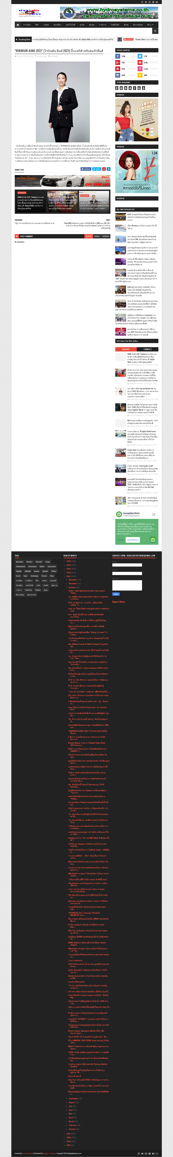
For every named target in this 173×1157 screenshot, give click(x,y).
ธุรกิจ (82, 24)
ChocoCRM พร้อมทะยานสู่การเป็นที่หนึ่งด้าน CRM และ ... (88, 726)
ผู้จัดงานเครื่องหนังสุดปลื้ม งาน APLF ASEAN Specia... (86, 627)
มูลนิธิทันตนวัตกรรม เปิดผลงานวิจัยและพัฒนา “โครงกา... (87, 791)
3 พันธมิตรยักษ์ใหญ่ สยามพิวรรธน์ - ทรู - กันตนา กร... (88, 702)
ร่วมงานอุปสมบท (75, 960)
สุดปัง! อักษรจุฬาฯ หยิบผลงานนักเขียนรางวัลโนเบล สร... (87, 971)
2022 (68, 576)
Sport (25, 576)
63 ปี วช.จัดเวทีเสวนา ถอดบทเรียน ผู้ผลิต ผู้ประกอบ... (86, 686)
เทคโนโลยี (70, 24)
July (70, 1106)
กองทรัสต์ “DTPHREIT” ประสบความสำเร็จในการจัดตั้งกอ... (88, 1020)
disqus (97, 236)
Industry (36, 571)
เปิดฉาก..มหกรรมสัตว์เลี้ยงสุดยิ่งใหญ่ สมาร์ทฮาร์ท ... (88, 1008)
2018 (68, 1145)
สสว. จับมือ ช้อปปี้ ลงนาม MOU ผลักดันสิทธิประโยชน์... (86, 615)
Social (18, 576)
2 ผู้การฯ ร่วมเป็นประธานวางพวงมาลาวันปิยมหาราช (86, 737)
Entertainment (20, 566)
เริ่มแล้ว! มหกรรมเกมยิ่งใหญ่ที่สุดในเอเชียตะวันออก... (87, 755)
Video (52, 576)
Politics (53, 571)
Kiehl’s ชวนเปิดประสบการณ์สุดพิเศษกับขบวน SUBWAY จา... (87, 749)
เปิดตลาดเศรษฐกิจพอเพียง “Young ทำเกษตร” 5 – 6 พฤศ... (88, 633)
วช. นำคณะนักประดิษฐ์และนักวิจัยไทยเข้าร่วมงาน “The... (87, 657)
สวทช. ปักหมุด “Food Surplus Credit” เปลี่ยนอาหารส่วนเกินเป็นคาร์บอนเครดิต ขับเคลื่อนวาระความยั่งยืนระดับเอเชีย (142, 468)
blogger (89, 236)
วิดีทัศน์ (37, 590)
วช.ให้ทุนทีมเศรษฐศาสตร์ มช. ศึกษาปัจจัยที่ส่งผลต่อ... (88, 1059)
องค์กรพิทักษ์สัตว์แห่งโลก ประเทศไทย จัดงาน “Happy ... (86, 797)
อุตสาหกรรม (31, 595)
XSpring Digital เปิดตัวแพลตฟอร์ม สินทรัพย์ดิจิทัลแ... (88, 1092)
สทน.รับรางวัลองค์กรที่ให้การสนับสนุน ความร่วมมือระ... (88, 1080)
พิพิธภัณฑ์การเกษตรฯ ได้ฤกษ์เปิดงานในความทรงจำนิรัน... (88, 874)
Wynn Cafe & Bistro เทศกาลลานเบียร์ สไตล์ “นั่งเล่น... (88, 862)
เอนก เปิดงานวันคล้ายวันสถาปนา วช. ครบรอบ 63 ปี (87, 708)
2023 (68, 572)
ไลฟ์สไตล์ (115, 24)
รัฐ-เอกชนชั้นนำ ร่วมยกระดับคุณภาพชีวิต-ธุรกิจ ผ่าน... (88, 669)
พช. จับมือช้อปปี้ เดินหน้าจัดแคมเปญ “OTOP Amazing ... (86, 785)
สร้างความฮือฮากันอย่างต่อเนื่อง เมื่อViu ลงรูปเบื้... (88, 991)
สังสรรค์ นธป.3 (74, 1076)
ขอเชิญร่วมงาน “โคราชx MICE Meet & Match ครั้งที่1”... (88, 839)
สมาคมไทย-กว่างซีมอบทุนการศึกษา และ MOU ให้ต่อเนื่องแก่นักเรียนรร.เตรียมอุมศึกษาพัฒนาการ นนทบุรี (142, 332)
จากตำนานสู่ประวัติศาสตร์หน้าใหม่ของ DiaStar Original (87, 1065)
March (71, 1121)
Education (39, 562)
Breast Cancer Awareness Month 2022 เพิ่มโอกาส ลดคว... (86, 1031)
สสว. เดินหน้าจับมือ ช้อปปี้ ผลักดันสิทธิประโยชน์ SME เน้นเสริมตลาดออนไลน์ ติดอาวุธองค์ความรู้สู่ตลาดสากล (141, 239)
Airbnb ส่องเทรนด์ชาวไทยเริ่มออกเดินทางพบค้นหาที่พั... (88, 976)
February (73, 1125)
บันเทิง (92, 24)
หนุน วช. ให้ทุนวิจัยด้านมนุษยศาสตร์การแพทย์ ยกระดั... (88, 609)
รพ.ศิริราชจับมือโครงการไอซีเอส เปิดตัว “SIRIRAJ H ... (88, 850)
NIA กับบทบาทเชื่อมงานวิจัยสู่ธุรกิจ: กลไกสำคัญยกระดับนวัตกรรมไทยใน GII (142, 421)
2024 (68, 568)
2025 (68, 564)
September (74, 1098)
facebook (105, 236)
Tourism (44, 576)
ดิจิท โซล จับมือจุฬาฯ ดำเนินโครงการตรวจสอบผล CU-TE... (87, 931)
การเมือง (27, 24)
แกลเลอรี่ (53, 580)
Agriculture (19, 562)
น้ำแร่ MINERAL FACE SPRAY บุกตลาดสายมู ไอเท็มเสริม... (88, 1041)
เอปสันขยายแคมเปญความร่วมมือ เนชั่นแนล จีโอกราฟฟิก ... (88, 833)
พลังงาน (54, 585)
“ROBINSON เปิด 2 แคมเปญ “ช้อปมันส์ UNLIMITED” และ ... (84, 913)
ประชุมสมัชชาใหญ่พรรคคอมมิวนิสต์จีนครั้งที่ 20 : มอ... (88, 803)
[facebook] (142, 2)
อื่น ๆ (149, 24)
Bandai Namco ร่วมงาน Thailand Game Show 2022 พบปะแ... (86, 743)
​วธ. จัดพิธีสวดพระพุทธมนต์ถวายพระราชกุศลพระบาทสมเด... (88, 597)
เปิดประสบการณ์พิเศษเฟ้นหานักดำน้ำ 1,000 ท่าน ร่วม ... (88, 1002)
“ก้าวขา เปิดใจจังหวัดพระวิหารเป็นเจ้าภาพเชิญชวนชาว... (87, 986)
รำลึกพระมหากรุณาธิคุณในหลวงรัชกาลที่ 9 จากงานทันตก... (88, 827)
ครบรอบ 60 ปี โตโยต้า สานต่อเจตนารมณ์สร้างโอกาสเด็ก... (87, 663)
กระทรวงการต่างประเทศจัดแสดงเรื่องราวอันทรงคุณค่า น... (88, 868)
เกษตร (46, 24)
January (72, 1128)
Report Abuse (118, 601)
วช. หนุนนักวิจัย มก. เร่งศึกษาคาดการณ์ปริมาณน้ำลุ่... (87, 821)
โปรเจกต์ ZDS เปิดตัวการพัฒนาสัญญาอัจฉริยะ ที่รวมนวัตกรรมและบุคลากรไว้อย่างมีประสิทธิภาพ (142, 262)
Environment (32, 566)
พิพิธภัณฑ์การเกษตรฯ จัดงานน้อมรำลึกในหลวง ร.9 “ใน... (87, 949)
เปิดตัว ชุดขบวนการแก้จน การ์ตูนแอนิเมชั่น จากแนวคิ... (88, 809)
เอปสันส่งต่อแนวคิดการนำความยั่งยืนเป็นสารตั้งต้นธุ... (88, 767)
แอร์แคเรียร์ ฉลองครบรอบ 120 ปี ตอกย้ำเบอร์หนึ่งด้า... (88, 651)
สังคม (126, 24)
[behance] (156, 2)
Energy (48, 562)
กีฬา (37, 24)
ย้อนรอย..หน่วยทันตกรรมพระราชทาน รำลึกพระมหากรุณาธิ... (88, 902)
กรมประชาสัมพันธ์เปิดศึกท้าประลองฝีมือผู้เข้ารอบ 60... (88, 714)
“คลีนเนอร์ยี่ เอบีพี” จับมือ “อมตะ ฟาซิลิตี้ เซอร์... (88, 879)
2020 (68, 1137)
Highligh (18, 571)
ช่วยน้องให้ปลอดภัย (76, 981)
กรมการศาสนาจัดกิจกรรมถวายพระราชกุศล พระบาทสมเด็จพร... (86, 890)
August (72, 1102)
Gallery (42, 566)
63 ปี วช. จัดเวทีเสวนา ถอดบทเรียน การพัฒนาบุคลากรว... (88, 680)
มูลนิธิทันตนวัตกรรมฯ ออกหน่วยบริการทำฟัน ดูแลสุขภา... (88, 761)
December (73, 579)
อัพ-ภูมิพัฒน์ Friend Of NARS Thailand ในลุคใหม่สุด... (88, 645)
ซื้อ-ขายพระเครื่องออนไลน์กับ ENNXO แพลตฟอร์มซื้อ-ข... (88, 919)
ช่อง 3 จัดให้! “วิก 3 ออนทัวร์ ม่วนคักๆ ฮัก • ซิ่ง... (88, 1036)
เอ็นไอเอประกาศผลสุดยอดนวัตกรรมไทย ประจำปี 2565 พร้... (88, 1025)
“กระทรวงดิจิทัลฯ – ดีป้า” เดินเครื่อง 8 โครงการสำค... (87, 856)
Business (95, 39)
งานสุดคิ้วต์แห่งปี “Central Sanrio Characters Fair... (87, 907)
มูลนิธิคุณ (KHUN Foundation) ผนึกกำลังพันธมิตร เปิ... (88, 937)
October (72, 587)
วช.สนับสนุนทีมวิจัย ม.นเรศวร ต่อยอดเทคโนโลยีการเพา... (88, 639)
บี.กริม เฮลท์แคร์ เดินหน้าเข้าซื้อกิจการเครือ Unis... (86, 925)
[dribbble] (149, 2)
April (71, 1117)
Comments (148, 349)
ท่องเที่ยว (57, 24)
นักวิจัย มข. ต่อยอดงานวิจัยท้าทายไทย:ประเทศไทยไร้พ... (87, 844)
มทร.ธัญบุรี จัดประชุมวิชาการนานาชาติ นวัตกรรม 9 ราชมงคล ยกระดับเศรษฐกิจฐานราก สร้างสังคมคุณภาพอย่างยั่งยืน (142, 250)
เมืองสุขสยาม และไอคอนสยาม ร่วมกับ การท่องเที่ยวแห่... (87, 884)
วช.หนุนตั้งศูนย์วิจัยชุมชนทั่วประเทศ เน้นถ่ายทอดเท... (88, 955)
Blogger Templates (49, 1153)
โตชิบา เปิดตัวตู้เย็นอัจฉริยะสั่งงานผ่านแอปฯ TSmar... (86, 591)
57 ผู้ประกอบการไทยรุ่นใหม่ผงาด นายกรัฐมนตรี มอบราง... (87, 1014)
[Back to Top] (156, 1153)
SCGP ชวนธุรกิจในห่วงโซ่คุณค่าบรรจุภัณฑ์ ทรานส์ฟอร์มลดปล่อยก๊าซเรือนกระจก (141, 217)
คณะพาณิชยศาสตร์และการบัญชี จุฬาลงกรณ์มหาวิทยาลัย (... (87, 779)
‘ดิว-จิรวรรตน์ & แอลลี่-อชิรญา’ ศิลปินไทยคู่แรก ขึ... (88, 720)
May (70, 1113)
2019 (68, 1141)
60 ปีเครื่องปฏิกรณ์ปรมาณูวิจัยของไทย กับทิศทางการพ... (88, 674)
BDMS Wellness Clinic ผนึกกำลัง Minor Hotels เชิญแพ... (87, 943)
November (73, 583)
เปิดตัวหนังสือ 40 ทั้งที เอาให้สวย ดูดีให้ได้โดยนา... (87, 621)
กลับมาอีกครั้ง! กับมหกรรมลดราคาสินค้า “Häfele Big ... (88, 996)
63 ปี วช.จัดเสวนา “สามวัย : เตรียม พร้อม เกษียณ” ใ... (85, 603)
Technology (34, 576)
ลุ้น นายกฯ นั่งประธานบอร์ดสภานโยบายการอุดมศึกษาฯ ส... (88, 696)
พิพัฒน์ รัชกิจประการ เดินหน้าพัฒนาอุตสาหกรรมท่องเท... (88, 1047)
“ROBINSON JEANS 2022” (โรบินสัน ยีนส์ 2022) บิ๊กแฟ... (87, 732)
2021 (68, 1133)
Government (52, 566)
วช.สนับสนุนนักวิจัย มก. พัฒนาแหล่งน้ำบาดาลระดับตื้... (88, 1086)
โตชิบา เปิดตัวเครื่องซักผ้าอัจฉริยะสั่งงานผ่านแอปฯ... (87, 773)
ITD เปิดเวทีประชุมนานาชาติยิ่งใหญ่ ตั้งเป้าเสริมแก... (88, 896)
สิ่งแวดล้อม (138, 24)
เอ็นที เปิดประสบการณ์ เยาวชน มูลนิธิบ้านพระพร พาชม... (88, 965)
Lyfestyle (45, 571)
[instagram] (153, 2)
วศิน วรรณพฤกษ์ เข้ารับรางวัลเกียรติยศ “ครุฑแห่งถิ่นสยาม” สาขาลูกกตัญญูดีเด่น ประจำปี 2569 (142, 500)
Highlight (54, 56)
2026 (68, 561)
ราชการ (102, 24)
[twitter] (145, 2)
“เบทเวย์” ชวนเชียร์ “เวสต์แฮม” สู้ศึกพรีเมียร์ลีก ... (88, 691)
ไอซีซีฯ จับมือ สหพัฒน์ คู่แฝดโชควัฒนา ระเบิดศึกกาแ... (88, 1053)
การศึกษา (29, 580)
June (71, 1109)
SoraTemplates (27, 1153)
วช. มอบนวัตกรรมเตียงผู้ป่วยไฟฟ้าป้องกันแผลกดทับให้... (88, 815)
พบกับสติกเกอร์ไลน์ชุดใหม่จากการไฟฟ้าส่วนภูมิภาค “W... (86, 1071)
